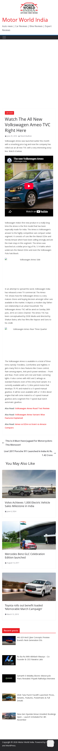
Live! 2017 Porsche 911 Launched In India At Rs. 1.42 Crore (28, 453)
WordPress (11, 745)
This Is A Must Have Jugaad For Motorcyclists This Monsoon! (28, 442)
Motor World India (25, 19)
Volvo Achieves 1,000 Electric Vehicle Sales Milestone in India (27, 504)
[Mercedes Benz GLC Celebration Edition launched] (29, 523)
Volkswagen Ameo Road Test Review (32, 408)
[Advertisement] (29, 70)
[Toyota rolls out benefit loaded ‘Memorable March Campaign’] (29, 574)
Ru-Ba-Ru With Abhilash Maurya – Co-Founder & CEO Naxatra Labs (33, 658)
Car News (9, 113)
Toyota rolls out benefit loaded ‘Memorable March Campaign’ (24, 607)
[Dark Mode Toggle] (50, 743)
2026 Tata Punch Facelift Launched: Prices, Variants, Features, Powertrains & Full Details (35, 698)
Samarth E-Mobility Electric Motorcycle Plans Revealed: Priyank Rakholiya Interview (36, 677)
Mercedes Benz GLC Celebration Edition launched (25, 555)
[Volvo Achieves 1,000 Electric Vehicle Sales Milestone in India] (29, 471)
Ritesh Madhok (26, 136)
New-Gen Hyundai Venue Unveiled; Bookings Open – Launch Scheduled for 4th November (36, 717)
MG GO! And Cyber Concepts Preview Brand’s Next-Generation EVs (33, 638)
